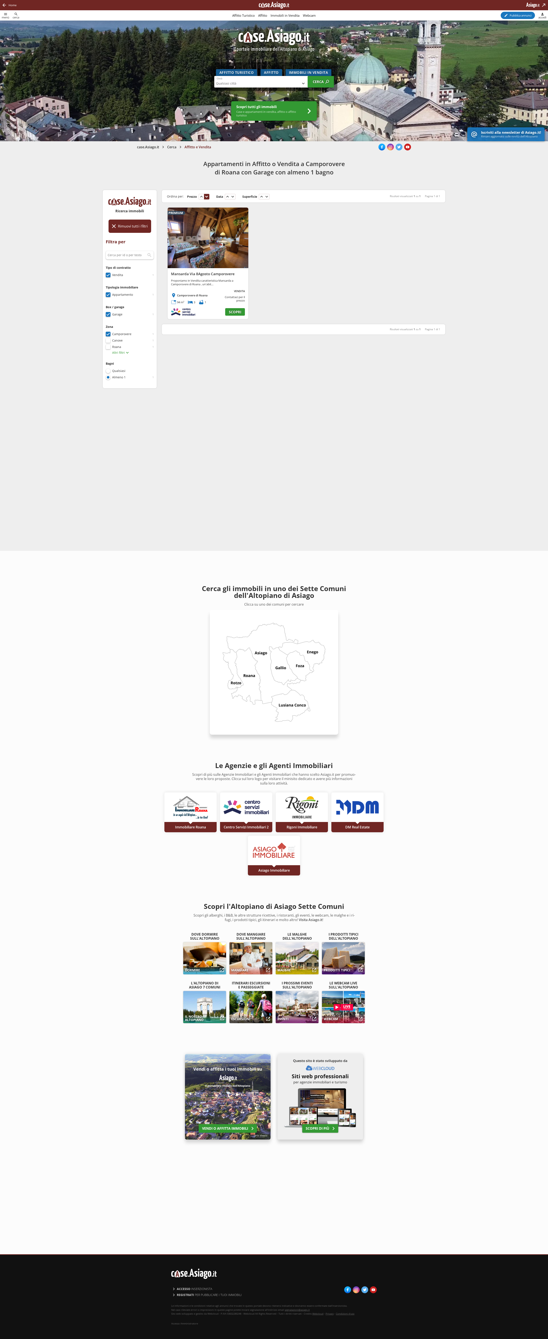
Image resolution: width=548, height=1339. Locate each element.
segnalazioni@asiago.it (297, 1309)
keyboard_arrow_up (201, 196)
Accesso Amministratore (184, 1323)
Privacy (330, 1313)
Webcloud (317, 1313)
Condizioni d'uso (345, 1313)
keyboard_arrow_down (206, 196)
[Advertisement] (130, 459)
